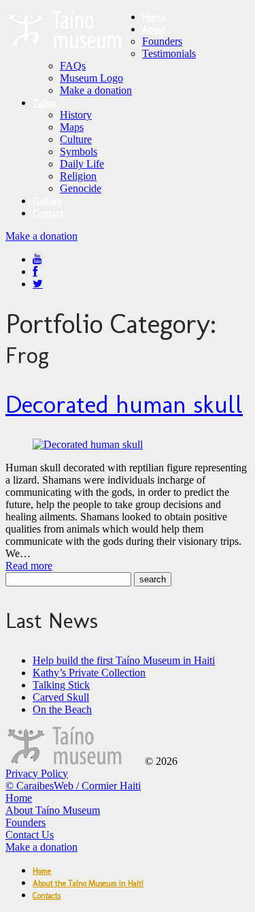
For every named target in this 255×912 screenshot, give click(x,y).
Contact (48, 213)
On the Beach (62, 709)
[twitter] (38, 283)
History (76, 115)
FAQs (73, 66)
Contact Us (29, 834)
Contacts (47, 895)
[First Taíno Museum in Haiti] (73, 761)
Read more (28, 565)
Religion (78, 176)
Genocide (80, 188)
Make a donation (96, 90)
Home (153, 17)
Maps (72, 127)
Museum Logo (91, 78)
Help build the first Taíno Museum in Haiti (124, 660)
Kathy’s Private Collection (89, 672)
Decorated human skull (124, 404)
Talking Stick (61, 685)
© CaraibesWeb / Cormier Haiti (73, 785)
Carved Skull (61, 697)
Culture (76, 139)
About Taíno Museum (52, 810)
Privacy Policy (36, 773)
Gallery (48, 201)
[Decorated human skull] (88, 444)
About (153, 29)
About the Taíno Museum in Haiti (88, 883)
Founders (162, 41)
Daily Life (82, 164)
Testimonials (169, 53)
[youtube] (37, 259)
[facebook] (35, 271)
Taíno (44, 103)
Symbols (78, 151)
